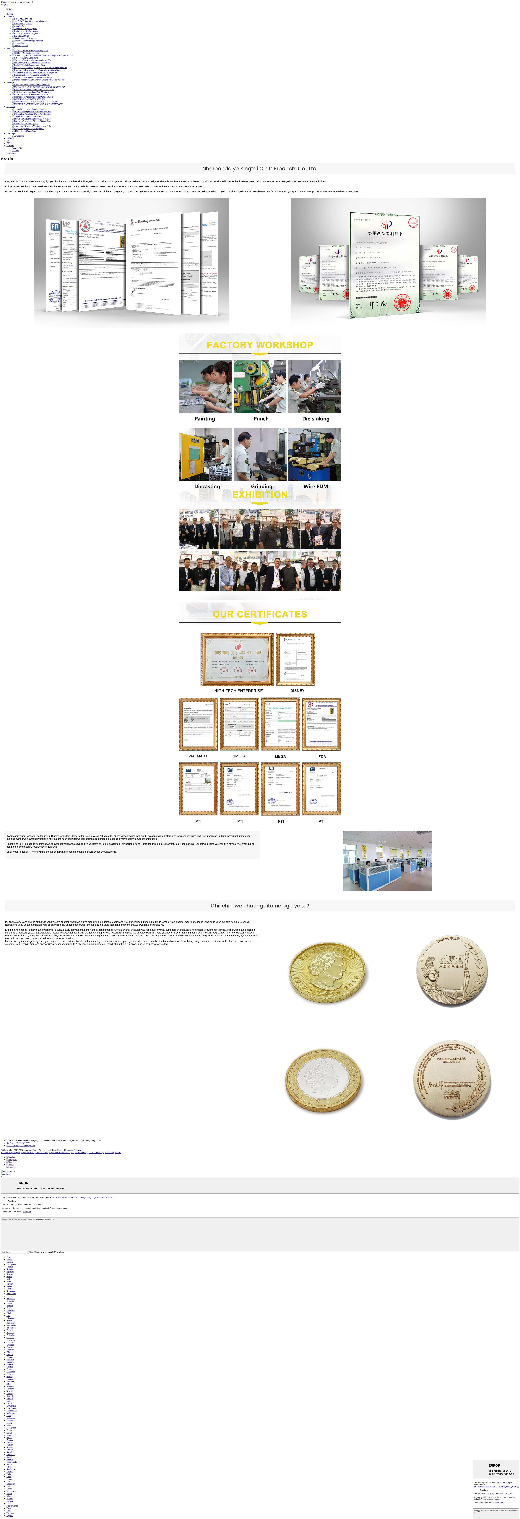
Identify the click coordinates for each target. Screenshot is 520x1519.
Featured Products (65, 1150)
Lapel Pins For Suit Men (59, 1152)
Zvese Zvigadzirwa (113, 1152)
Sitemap (77, 1150)
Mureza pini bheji (96, 1152)
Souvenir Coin (41, 1152)
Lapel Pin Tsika (27, 1152)
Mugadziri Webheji (79, 1152)
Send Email (6, 1174)
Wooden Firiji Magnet (10, 1152)
